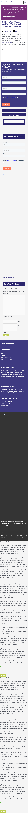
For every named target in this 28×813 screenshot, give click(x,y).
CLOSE (3, 675)
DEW (16, 36)
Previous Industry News (14, 111)
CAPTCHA (5, 332)
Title (19, 329)
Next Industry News (14, 115)
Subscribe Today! (5, 352)
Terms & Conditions (6, 359)
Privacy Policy (16, 537)
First (19, 321)
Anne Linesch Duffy (7, 42)
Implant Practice (5, 405)
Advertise (3, 354)
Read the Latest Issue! (8, 277)
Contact (3, 355)
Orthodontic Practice (6, 407)
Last (19, 325)
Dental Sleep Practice (6, 401)
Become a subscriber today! (9, 16)
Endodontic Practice (6, 403)
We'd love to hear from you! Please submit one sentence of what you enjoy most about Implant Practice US (14, 291)
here (3, 46)
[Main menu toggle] (25, 2)
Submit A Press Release (7, 357)
